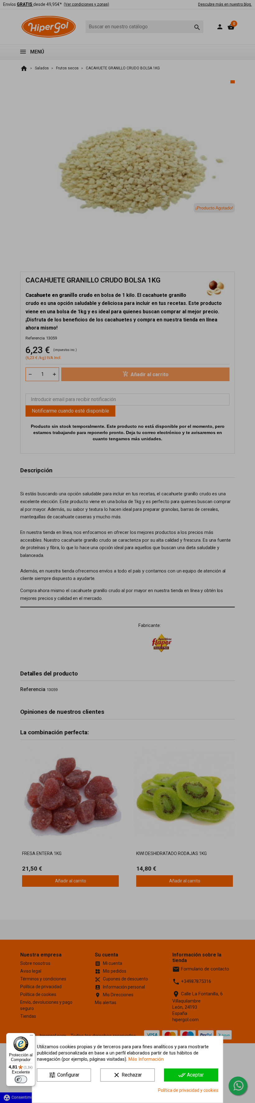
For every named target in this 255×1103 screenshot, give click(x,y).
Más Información (146, 1059)
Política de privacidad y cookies (188, 1090)
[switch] (21, 1079)
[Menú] (31, 1036)
